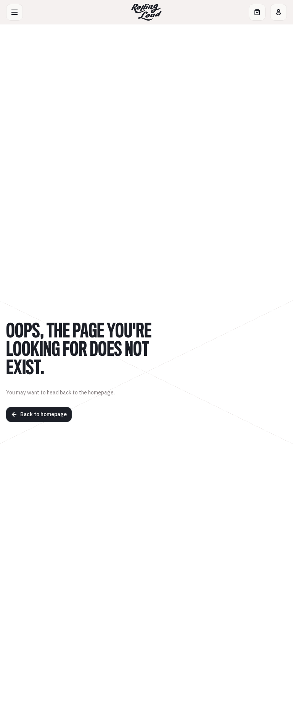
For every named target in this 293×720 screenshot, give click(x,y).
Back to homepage (43, 414)
